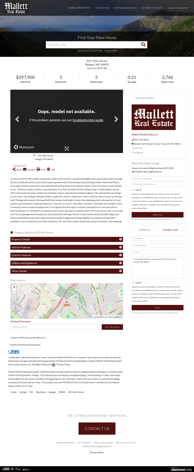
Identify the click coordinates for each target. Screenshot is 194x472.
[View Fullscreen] (14, 297)
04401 (62, 392)
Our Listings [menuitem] (102, 8)
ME (31, 392)
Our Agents (137, 152)
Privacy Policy (63, 364)
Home (13, 392)
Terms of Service (171, 313)
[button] (143, 44)
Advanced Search (89, 50)
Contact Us (137, 148)
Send (157, 307)
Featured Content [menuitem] (151, 8)
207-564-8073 (141, 139)
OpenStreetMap (107, 317)
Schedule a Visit (170, 229)
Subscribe (157, 214)
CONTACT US (97, 428)
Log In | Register (178, 8)
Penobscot (41, 392)
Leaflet (95, 317)
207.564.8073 (84, 442)
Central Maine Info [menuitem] (124, 8)
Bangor (52, 392)
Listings (23, 392)
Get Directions (112, 327)
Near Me (110, 50)
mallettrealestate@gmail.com (97, 446)
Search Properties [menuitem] (79, 8)
